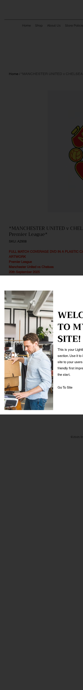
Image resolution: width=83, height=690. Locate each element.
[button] (65, 387)
